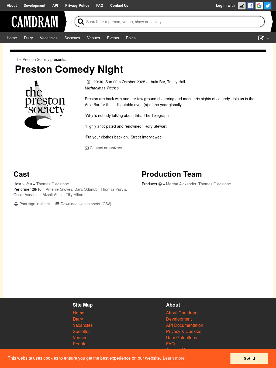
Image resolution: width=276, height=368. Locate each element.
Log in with (225, 5)
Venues (80, 337)
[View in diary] (88, 81)
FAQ (170, 344)
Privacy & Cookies (183, 331)
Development (179, 319)
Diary (78, 319)
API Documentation (184, 325)
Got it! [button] (249, 358)
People (80, 344)
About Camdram (181, 313)
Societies (82, 331)
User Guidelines (181, 337)
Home (78, 313)
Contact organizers (105, 147)
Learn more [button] (174, 358)
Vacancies (83, 325)
